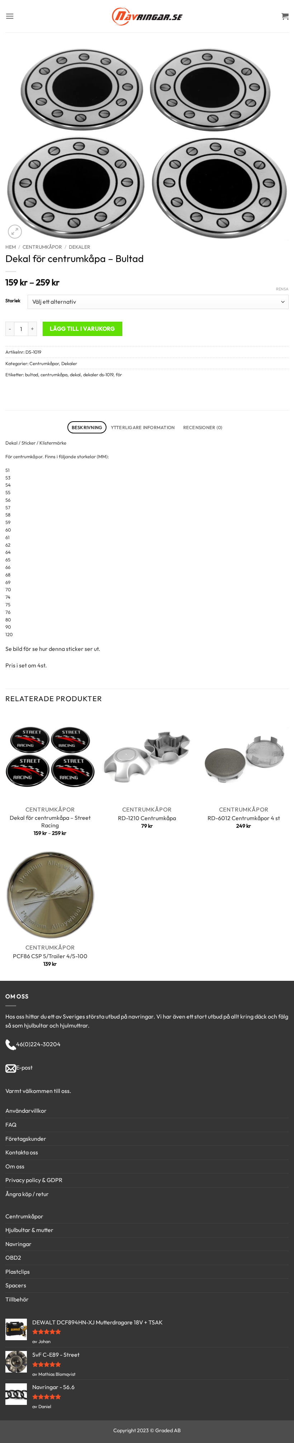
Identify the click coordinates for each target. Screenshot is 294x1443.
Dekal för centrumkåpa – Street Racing (50, 821)
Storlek (12, 300)
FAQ (10, 1124)
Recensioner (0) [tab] (203, 427)
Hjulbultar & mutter (29, 1229)
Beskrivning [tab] (87, 427)
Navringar (18, 1243)
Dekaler (79, 247)
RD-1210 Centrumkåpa (147, 818)
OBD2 (13, 1257)
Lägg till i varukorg (82, 328)
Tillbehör (17, 1299)
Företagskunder (25, 1138)
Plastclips (17, 1271)
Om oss (14, 1166)
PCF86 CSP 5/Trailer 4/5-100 (50, 956)
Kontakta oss (21, 1152)
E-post (24, 1067)
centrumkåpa (54, 374)
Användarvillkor (26, 1110)
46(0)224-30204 (38, 1044)
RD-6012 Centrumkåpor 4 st (244, 818)
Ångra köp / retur (27, 1194)
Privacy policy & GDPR (33, 1180)
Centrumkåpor (42, 247)
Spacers (15, 1285)
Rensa (282, 288)
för (119, 374)
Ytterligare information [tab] (143, 427)
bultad (31, 374)
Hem (10, 247)
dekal (75, 374)
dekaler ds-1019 (98, 374)
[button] (9, 16)
